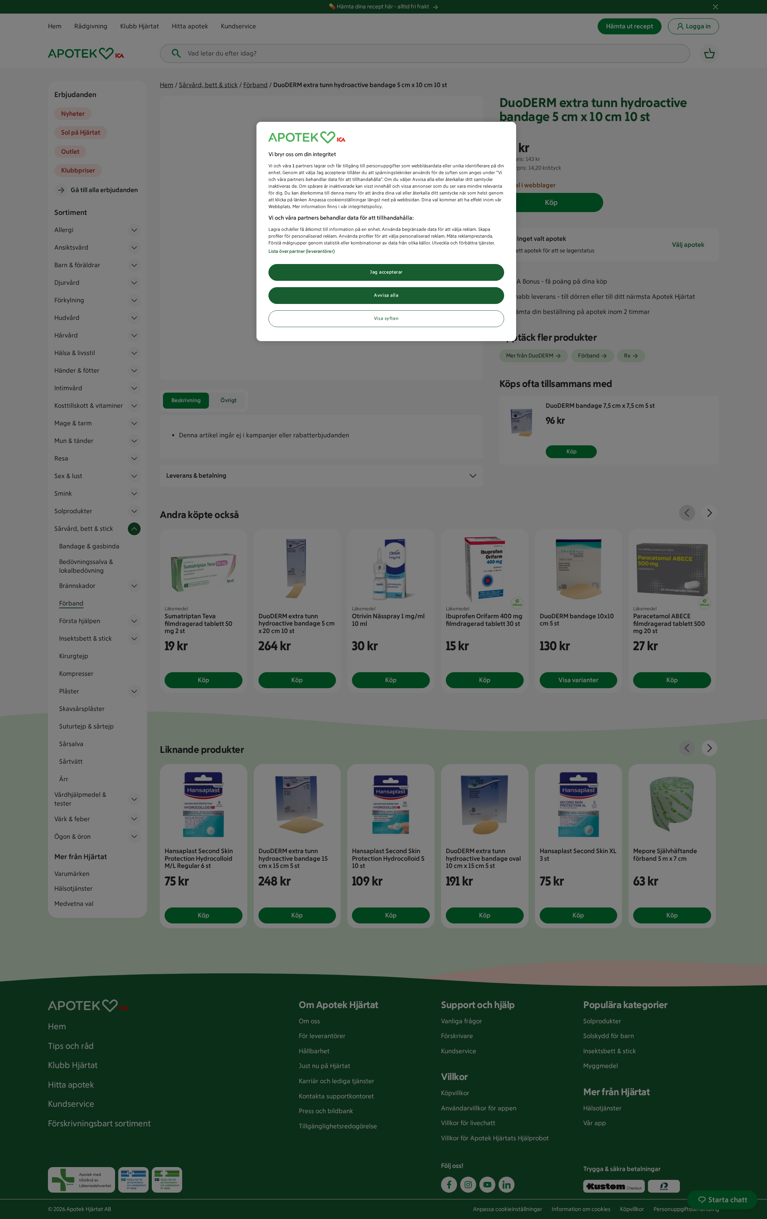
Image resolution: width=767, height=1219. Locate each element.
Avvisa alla (386, 295)
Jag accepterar (386, 272)
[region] (386, 231)
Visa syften (386, 318)
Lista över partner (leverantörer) (301, 251)
